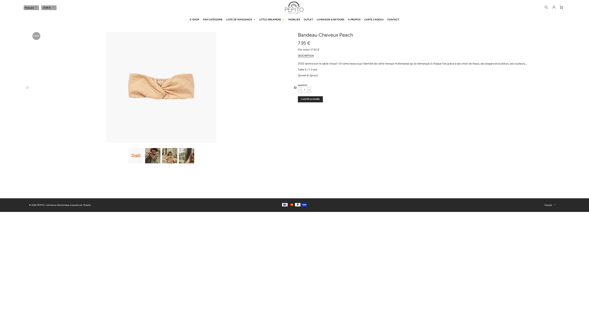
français (29, 7)
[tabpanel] (136, 155)
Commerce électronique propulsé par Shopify (68, 205)
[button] (310, 99)
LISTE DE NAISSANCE (239, 19)
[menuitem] (194, 19)
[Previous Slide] (27, 87)
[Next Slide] (295, 87)
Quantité (302, 85)
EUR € (46, 7)
